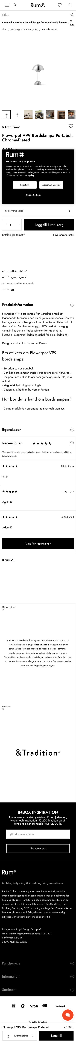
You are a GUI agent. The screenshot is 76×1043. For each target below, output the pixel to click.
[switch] (38, 305)
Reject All (24, 184)
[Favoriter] (60, 5)
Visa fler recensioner (37, 544)
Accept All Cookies (51, 184)
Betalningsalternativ (13, 235)
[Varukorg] (69, 5)
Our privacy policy (26, 175)
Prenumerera (38, 848)
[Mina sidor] (15, 5)
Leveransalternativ (63, 235)
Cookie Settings (33, 194)
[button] (38, 210)
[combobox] (38, 210)
